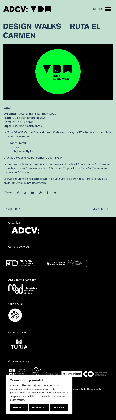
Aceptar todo (59, 407)
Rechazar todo (39, 407)
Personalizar (19, 407)
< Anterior (13, 209)
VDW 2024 (7, 107)
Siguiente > (100, 209)
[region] (39, 394)
